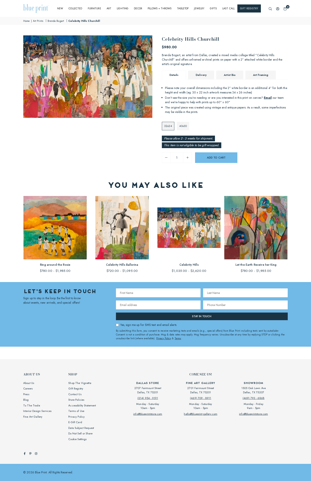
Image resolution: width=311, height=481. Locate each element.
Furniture (94, 8)
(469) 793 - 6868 (253, 398)
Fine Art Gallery (32, 417)
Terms (178, 338)
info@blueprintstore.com (147, 414)
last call (228, 8)
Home (26, 21)
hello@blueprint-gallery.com (200, 414)
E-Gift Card (75, 422)
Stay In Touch (201, 316)
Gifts (213, 8)
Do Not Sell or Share (80, 433)
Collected (75, 8)
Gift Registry (249, 8)
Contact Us (74, 394)
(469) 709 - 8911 (200, 398)
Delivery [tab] (201, 75)
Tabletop (183, 8)
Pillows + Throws (160, 8)
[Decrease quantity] (166, 158)
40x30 (183, 126)
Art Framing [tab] (260, 75)
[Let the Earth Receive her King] (256, 227)
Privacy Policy (163, 338)
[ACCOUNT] (277, 8)
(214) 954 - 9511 (148, 398)
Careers (28, 388)
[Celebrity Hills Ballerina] (122, 227)
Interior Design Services (37, 411)
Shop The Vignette (79, 383)
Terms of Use (76, 411)
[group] (87, 76)
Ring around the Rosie (55, 265)
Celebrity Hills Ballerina (122, 265)
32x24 (168, 126)
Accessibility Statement (82, 405)
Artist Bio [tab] (229, 75)
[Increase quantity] (187, 158)
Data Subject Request (81, 428)
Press (26, 394)
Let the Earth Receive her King (255, 265)
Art (109, 8)
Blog (26, 400)
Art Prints (38, 21)
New (60, 8)
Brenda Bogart (56, 21)
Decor (138, 8)
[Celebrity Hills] (189, 227)
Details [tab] (173, 75)
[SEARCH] (270, 8)
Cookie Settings (77, 439)
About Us (28, 383)
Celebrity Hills (189, 265)
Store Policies (76, 400)
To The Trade (31, 405)
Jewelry (199, 8)
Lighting (122, 8)
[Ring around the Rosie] (55, 227)
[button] (285, 8)
